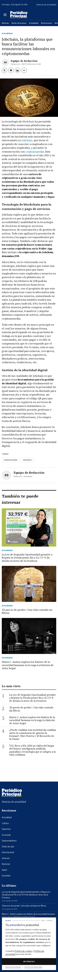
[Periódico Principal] (18, 14)
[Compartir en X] (4, 70)
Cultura (5, 823)
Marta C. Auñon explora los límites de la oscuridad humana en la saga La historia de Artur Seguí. (32, 720)
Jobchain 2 (27, 459)
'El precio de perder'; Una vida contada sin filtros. (31, 709)
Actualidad (33, 23)
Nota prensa (46, 23)
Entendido (29, 961)
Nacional (6, 864)
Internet (6, 858)
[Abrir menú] (5, 15)
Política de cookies (23, 951)
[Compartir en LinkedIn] (17, 70)
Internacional (8, 852)
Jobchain (26, 140)
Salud (4, 870)
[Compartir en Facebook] (11, 70)
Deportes (6, 829)
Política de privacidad (33, 967)
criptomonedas (34, 151)
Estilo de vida (8, 846)
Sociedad (6, 875)
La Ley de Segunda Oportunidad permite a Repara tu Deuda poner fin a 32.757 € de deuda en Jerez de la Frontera (32, 697)
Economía (6, 835)
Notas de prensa (19, 23)
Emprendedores (9, 840)
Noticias (5, 23)
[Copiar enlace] (24, 70)
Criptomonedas (11, 459)
